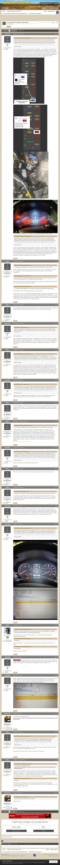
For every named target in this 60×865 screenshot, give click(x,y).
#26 (57, 380)
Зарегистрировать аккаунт (16, 830)
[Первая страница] (2, 30)
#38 (57, 732)
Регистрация (55, 3)
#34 (57, 625)
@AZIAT (15, 660)
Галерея (28, 8)
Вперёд (14, 30)
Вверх (15, 258)
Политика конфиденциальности (13, 855)
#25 (57, 349)
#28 (57, 421)
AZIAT (7, 625)
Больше (35, 8)
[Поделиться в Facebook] (2, 841)
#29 (57, 447)
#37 (57, 713)
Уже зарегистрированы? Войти (46, 3)
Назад (5, 30)
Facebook (57, 12)
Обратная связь (23, 855)
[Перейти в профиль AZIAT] (7, 631)
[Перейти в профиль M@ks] (7, 266)
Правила (45, 11)
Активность (13, 8)
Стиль (6, 855)
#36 (57, 675)
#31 (57, 487)
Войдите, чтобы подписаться (45, 22)
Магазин (21, 8)
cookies (21, 862)
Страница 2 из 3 (20, 30)
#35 (57, 657)
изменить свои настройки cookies (39, 862)
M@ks (7, 261)
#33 (57, 524)
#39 (57, 759)
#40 (57, 792)
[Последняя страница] (16, 30)
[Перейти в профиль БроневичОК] (7, 719)
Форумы (5, 8)
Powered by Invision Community (53, 855)
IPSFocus (7, 854)
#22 (57, 261)
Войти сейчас (43, 830)
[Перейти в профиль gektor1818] (4, 23)
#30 (57, 468)
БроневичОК (26, 425)
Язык (2, 855)
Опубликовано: (18, 261)
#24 (57, 323)
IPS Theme (3, 854)
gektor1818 (11, 23)
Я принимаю (54, 861)
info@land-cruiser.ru (55, 854)
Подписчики (53, 22)
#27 (57, 402)
